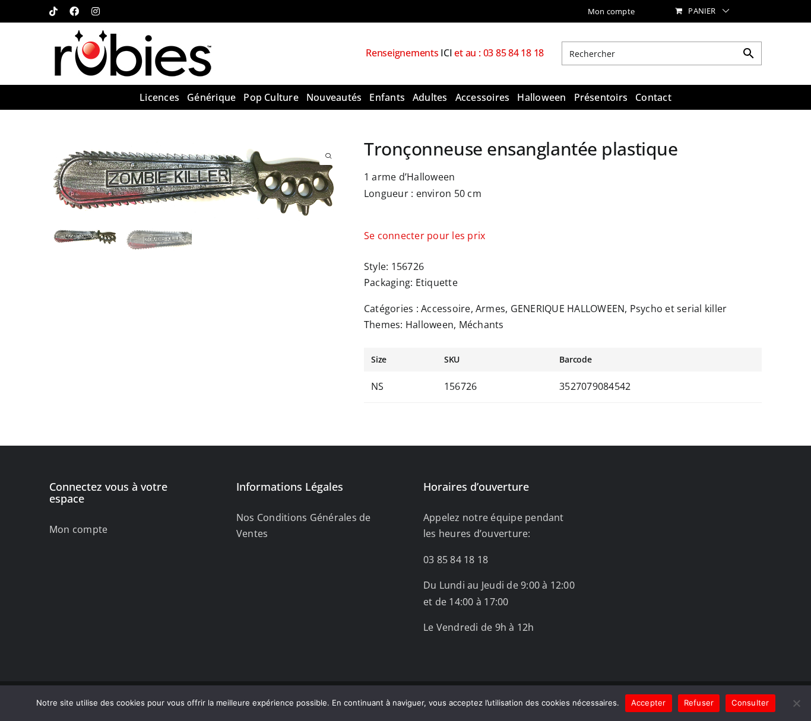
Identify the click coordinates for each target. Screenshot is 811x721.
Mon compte (78, 529)
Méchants (481, 324)
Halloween (430, 324)
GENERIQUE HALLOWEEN (568, 308)
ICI (447, 52)
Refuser (699, 702)
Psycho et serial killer (678, 308)
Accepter (648, 702)
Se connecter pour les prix (424, 235)
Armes (490, 308)
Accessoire (445, 308)
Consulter (750, 702)
